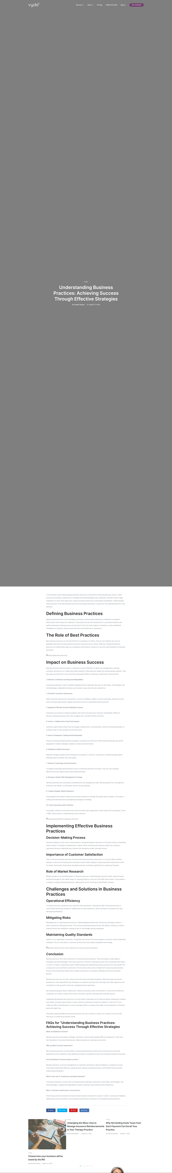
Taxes (86, 281)
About (89, 5)
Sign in (123, 5)
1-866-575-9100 (111, 5)
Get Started (136, 5)
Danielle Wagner (79, 304)
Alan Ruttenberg (113, 1133)
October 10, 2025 (86, 1133)
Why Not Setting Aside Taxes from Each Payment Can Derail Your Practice (123, 1126)
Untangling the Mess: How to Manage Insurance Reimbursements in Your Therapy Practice (85, 1126)
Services (79, 5)
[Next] (148, 1141)
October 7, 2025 (125, 1133)
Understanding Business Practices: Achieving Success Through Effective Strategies (86, 293)
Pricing (99, 5)
